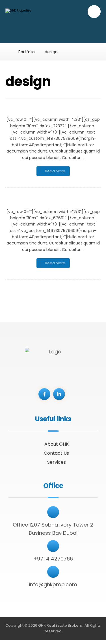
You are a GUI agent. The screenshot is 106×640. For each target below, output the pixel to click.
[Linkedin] (59, 394)
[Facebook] (44, 394)
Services (56, 462)
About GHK (56, 444)
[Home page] (6, 52)
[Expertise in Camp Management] (33, 23)
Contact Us (56, 453)
